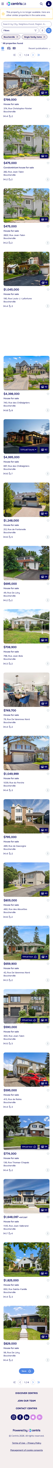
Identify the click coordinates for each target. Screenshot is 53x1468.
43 (46, 893)
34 (46, 576)
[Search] (41, 3)
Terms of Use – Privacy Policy (26, 1443)
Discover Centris (26, 1393)
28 (46, 640)
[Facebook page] (20, 1417)
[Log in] (49, 4)
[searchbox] (24, 24)
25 (46, 92)
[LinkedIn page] (26, 1417)
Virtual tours (27, 449)
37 (46, 703)
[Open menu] (2, 4)
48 (46, 1020)
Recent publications (38, 48)
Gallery (2, 48)
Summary (14, 48)
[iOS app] (33, 1417)
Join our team (27, 1400)
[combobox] (26, 24)
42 (46, 386)
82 (46, 449)
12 (46, 282)
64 (46, 1210)
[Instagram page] (13, 1417)
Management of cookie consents (26, 1450)
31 (46, 956)
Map (8, 48)
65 (46, 766)
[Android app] (39, 1417)
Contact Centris (26, 1408)
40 (46, 513)
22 (46, 156)
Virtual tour (27, 956)
